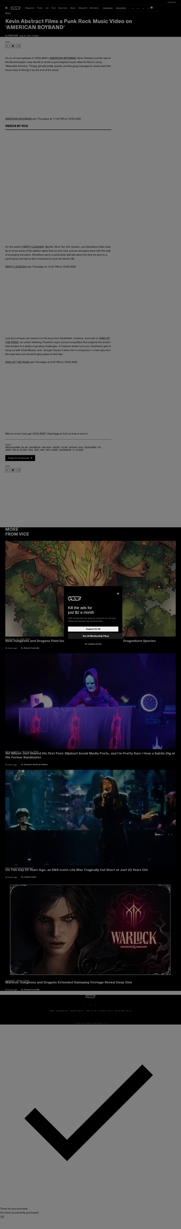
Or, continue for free (93, 644)
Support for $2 (93, 629)
